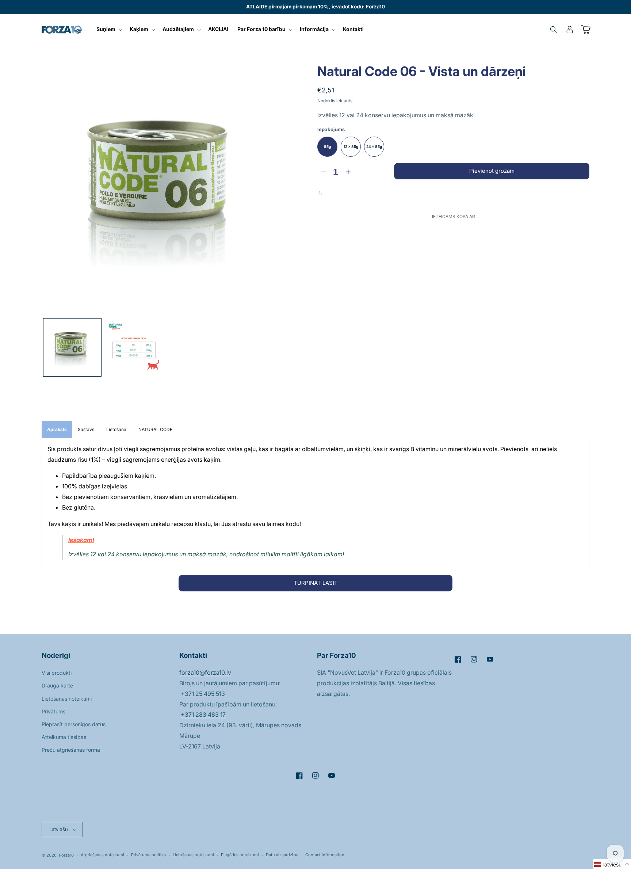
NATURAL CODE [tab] (155, 429)
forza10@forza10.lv (205, 672)
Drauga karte (57, 685)
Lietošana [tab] (116, 429)
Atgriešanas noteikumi (102, 854)
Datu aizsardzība (282, 854)
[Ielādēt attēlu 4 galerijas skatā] (133, 347)
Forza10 (66, 855)
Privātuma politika (148, 854)
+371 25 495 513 (203, 693)
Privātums (53, 711)
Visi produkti (57, 673)
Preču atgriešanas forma (71, 750)
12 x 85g (351, 146)
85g (327, 146)
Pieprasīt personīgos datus (74, 724)
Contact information (324, 854)
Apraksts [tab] (57, 429)
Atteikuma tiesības (64, 737)
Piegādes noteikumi (240, 854)
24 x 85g (374, 146)
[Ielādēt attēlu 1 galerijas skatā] (72, 347)
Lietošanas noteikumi (67, 698)
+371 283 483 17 (203, 714)
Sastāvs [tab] (86, 429)
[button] (108, 29)
